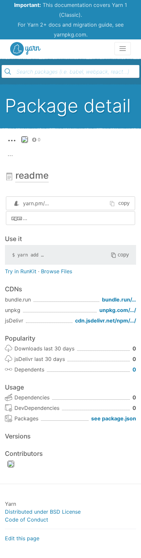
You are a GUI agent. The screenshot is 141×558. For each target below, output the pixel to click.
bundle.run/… (119, 299)
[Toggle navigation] (122, 48)
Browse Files (56, 271)
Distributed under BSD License (43, 511)
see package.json (113, 418)
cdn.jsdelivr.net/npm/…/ (105, 320)
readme (32, 175)
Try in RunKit (20, 271)
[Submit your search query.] (8, 71)
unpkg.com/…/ (117, 310)
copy (124, 203)
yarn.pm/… (36, 203)
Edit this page (22, 538)
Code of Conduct (26, 519)
